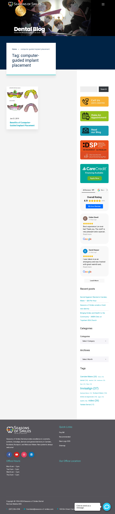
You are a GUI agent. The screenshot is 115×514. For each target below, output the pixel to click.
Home (14, 49)
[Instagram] (24, 454)
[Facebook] (9, 454)
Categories (85, 336)
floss (89, 384)
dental (84, 380)
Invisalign (89, 388)
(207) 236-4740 (14, 509)
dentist (92, 380)
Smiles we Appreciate (88, 397)
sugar (101, 397)
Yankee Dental (87, 405)
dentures (101, 380)
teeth (83, 401)
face (82, 384)
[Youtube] (16, 454)
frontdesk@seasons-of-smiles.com (39, 509)
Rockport (17, 445)
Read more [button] (87, 234)
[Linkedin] (31, 454)
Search (104, 89)
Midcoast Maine (30, 445)
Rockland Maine (86, 393)
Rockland (9, 445)
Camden (48, 442)
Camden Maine (88, 376)
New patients (42, 445)
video (93, 400)
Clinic (101, 377)
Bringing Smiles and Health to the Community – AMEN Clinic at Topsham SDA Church (92, 316)
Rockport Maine (100, 393)
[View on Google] (85, 218)
